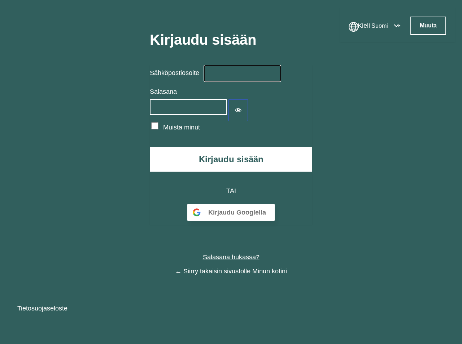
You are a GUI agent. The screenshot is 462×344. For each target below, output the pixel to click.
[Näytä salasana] (238, 110)
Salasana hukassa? (231, 257)
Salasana (163, 91)
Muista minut (181, 127)
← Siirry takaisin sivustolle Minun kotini (231, 271)
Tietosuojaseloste (42, 308)
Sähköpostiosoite (174, 72)
